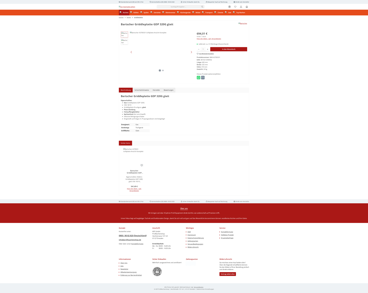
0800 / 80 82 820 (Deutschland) (133, 235)
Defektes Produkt (227, 235)
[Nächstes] (191, 52)
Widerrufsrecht (193, 247)
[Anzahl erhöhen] (208, 49)
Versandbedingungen (195, 244)
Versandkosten (198, 287)
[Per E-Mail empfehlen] (203, 77)
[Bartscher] (243, 23)
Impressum (192, 235)
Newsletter (124, 269)
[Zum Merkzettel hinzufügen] (142, 165)
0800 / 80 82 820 (169, 2)
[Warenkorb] (246, 7)
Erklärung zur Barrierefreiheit (131, 275)
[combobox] (178, 7)
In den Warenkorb (228, 49)
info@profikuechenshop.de (130, 240)
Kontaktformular (137, 244)
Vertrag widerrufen (228, 274)
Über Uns (123, 263)
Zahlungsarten (193, 241)
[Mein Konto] (241, 7)
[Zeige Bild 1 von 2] (160, 70)
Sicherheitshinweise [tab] (142, 90)
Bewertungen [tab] (168, 90)
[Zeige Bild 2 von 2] (163, 70)
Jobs (122, 266)
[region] (157, 52)
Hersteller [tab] (156, 90)
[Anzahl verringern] (199, 49)
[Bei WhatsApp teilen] (198, 77)
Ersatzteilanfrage (227, 238)
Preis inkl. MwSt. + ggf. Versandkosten (209, 39)
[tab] (126, 90)
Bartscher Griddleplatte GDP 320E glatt (134, 172)
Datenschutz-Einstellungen (205, 289)
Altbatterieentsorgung (128, 272)
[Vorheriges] (131, 52)
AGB (189, 232)
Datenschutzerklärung (196, 238)
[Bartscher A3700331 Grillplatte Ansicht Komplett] (161, 52)
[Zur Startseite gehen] (127, 7)
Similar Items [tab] (125, 143)
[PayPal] (189, 263)
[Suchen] (202, 7)
